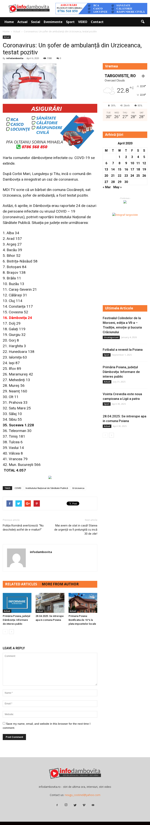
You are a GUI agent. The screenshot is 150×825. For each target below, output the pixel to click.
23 (126, 176)
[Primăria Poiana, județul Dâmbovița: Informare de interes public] (17, 603)
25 (138, 176)
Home (9, 22)
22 (119, 176)
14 (113, 169)
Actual (22, 22)
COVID (18, 488)
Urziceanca (78, 488)
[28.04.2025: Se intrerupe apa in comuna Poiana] (50, 603)
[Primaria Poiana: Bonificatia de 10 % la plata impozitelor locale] (83, 603)
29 (119, 182)
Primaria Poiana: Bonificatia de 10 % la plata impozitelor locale (82, 620)
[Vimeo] (84, 805)
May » (117, 187)
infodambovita (14, 58)
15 (119, 169)
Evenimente (53, 22)
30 (126, 182)
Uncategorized (111, 337)
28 (113, 182)
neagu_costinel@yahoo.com (82, 795)
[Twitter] (75, 805)
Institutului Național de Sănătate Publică (47, 488)
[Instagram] (66, 805)
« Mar (107, 187)
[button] (142, 21)
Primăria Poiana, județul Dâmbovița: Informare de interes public (16, 620)
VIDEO (82, 22)
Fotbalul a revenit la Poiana (123, 350)
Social (35, 22)
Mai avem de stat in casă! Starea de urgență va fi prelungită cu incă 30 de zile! (75, 529)
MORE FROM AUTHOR (60, 584)
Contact (97, 22)
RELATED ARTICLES (21, 584)
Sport (70, 22)
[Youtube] (93, 805)
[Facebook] (57, 805)
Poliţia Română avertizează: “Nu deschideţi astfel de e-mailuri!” (23, 527)
